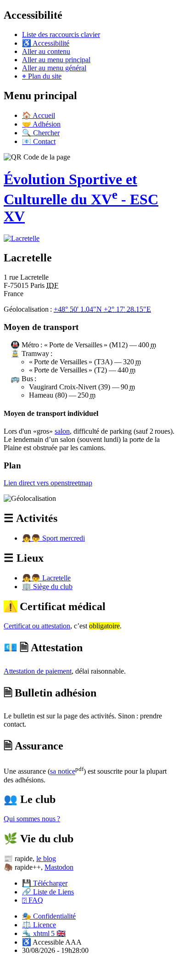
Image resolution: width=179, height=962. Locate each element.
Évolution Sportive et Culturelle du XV (81, 197)
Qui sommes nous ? (32, 819)
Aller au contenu (46, 51)
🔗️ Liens (48, 892)
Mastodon (59, 867)
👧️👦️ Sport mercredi (53, 538)
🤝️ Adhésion (41, 124)
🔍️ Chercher (41, 133)
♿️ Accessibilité (45, 43)
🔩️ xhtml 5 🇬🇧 (44, 933)
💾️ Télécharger (44, 883)
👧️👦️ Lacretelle (46, 578)
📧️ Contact (39, 141)
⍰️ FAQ (32, 900)
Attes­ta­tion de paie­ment (38, 671)
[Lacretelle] (21, 238)
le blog (46, 858)
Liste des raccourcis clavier (61, 34)
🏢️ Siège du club (47, 586)
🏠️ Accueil (38, 115)
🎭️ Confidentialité (49, 916)
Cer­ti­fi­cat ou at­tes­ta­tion (37, 626)
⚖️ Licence (39, 925)
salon (62, 431)
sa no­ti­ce (62, 772)
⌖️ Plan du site (42, 76)
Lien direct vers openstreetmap (48, 483)
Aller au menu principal (56, 60)
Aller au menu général (54, 68)
